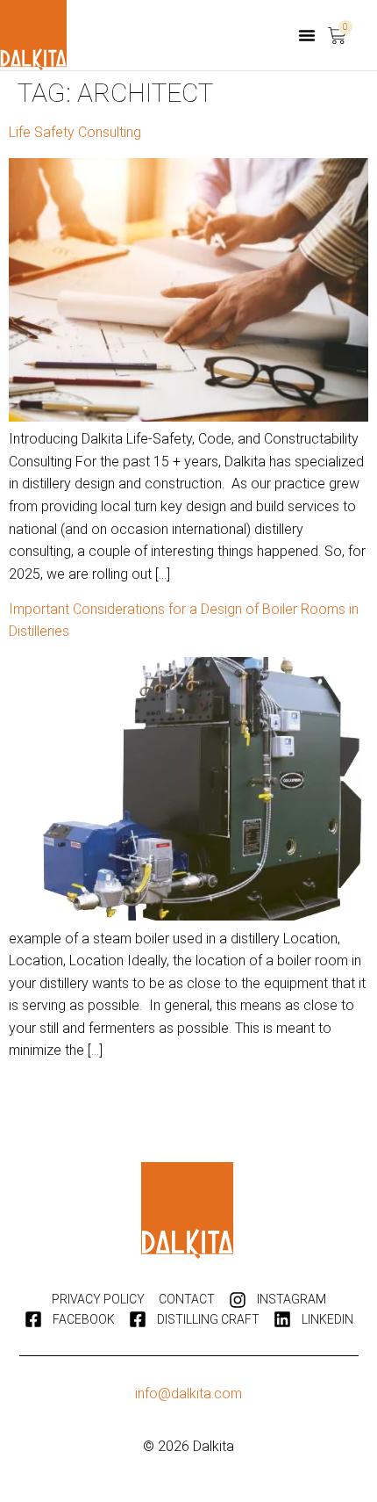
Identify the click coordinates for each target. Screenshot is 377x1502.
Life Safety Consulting (75, 132)
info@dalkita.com (188, 1393)
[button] (307, 35)
